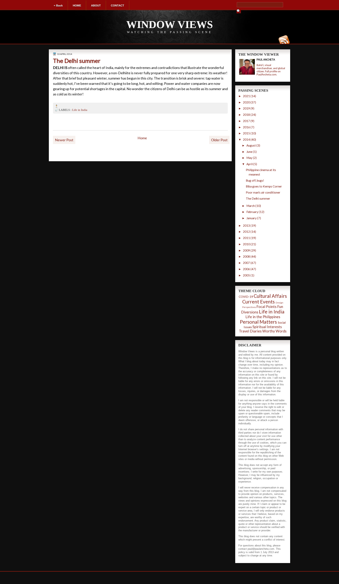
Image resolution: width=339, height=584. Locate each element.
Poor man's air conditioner (263, 192)
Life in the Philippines (262, 317)
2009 (246, 250)
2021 (246, 96)
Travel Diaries (250, 331)
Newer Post (64, 140)
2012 (246, 231)
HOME (77, 5)
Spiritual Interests (267, 327)
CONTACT (117, 5)
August (251, 145)
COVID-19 (246, 296)
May (249, 157)
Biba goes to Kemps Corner (264, 186)
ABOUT (96, 5)
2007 (246, 262)
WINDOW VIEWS (169, 24)
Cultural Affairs (270, 296)
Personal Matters (258, 322)
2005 (246, 275)
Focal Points (266, 306)
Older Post (219, 140)
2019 (246, 108)
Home (142, 138)
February (252, 212)
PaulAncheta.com (266, 74)
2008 (246, 256)
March (250, 205)
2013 (246, 225)
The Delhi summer (76, 60)
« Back (58, 5)
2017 (246, 121)
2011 (246, 238)
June (249, 151)
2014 (246, 139)
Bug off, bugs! (255, 180)
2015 (246, 133)
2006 (246, 269)
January (251, 218)
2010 (246, 244)
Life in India (79, 109)
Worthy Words (274, 331)
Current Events (258, 301)
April (249, 164)
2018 (246, 114)
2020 (246, 102)
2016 (246, 127)
